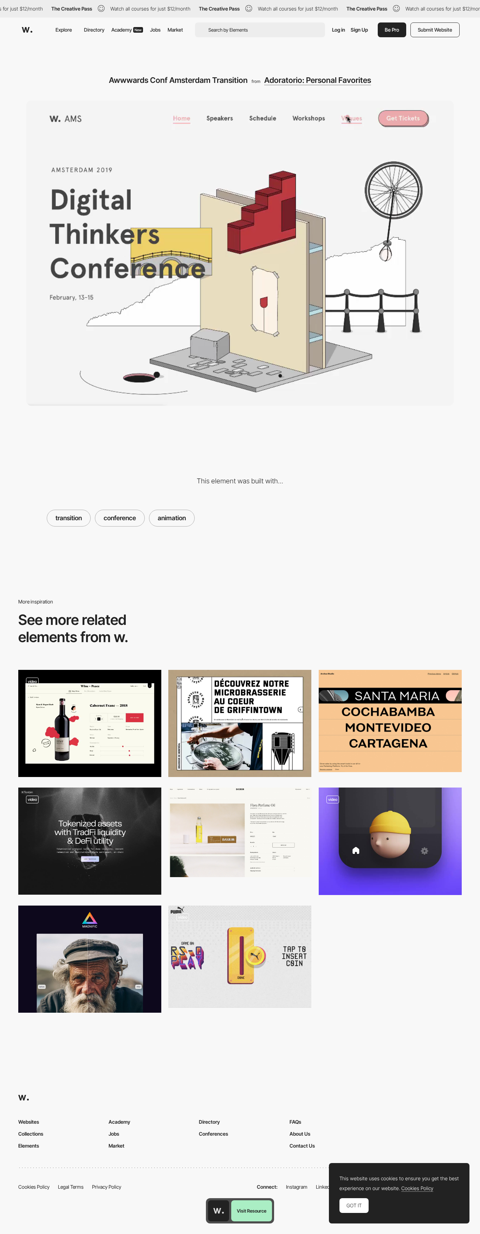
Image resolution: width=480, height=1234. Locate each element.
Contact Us (302, 1146)
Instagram (296, 1187)
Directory (94, 30)
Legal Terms (71, 1187)
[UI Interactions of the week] (239, 723)
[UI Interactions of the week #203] (390, 841)
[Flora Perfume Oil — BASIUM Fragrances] (239, 832)
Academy (126, 30)
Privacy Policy (106, 1187)
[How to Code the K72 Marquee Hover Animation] (390, 721)
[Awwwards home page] (218, 1210)
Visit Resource (251, 1211)
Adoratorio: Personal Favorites (317, 80)
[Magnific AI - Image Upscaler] (89, 959)
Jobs (155, 30)
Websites (28, 1122)
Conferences (213, 1134)
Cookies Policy (34, 1187)
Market (175, 30)
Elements (28, 1146)
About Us (300, 1134)
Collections (30, 1134)
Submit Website (435, 30)
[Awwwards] (27, 30)
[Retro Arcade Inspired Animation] (239, 957)
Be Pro (392, 30)
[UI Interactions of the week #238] (89, 723)
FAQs (295, 1122)
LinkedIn (325, 1187)
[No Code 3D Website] (89, 841)
